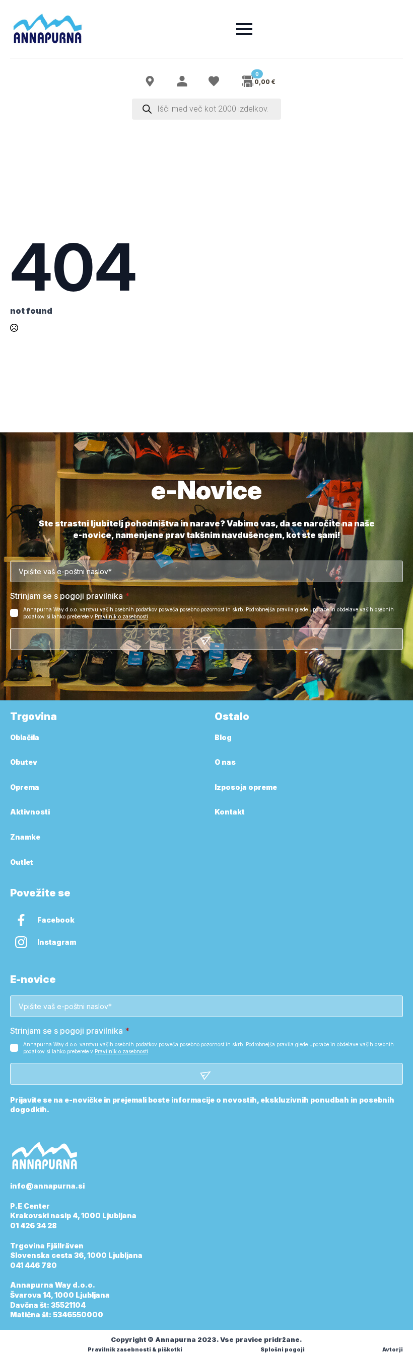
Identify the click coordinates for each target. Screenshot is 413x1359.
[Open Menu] (244, 29)
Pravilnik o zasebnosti (121, 616)
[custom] (21, 920)
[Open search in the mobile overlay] (206, 109)
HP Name (21, 491)
